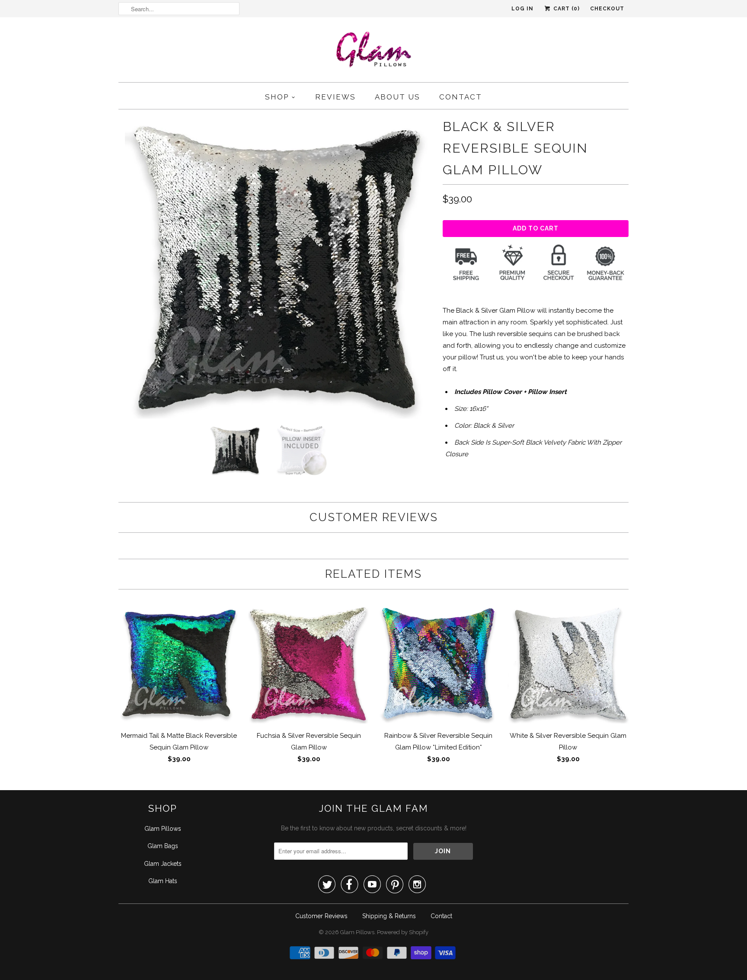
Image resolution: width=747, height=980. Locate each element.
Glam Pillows (162, 828)
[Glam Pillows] (374, 52)
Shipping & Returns (389, 916)
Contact (460, 97)
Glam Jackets (163, 863)
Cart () (566, 9)
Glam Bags (162, 845)
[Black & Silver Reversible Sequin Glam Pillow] (276, 267)
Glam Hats (162, 881)
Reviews (335, 97)
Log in (522, 9)
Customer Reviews (321, 916)
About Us (397, 97)
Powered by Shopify (402, 932)
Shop (277, 97)
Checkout (607, 9)
